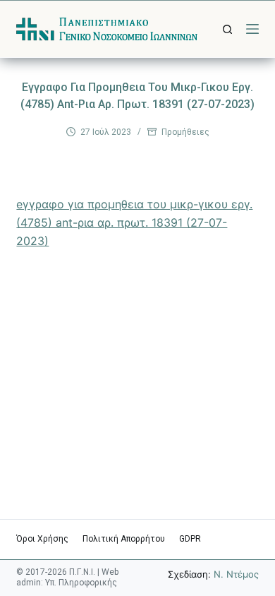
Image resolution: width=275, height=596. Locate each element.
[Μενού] (252, 29)
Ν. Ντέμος (236, 574)
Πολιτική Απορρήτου (123, 539)
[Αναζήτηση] (227, 29)
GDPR (190, 539)
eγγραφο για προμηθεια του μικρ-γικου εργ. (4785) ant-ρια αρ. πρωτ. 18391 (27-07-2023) (134, 223)
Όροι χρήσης (42, 539)
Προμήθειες (185, 132)
